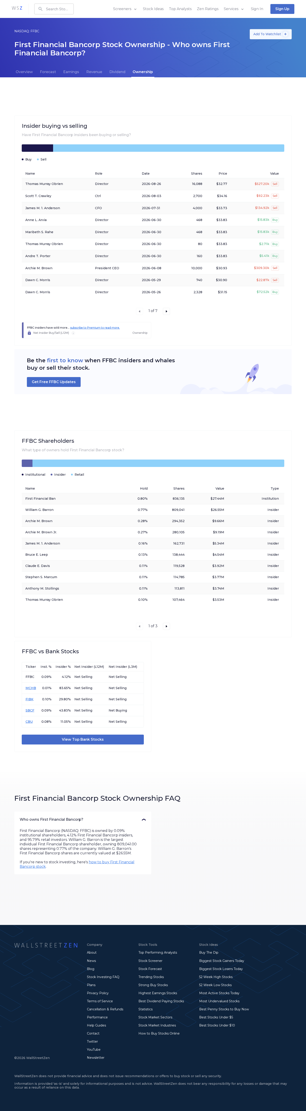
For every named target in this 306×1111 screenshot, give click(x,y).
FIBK (29, 699)
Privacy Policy (98, 993)
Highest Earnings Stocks (157, 993)
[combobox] (54, 9)
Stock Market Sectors (155, 1017)
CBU (29, 722)
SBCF (30, 710)
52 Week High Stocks (216, 977)
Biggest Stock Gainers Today (221, 961)
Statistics (145, 1009)
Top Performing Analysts (157, 952)
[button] (82, 820)
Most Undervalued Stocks (219, 1001)
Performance (97, 1017)
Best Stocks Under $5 (216, 1017)
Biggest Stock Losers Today (221, 969)
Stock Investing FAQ (103, 977)
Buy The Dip (208, 952)
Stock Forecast (150, 969)
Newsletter (95, 1058)
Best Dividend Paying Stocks (161, 1001)
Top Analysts (180, 9)
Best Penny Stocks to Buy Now (224, 1009)
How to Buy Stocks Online (159, 1033)
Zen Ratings (207, 9)
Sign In (257, 9)
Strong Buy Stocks (153, 985)
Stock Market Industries (157, 1025)
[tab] (24, 72)
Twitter (92, 1041)
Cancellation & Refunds (105, 1009)
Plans (91, 985)
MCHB (31, 688)
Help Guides (96, 1025)
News (91, 961)
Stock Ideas (153, 9)
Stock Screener (150, 961)
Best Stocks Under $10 (217, 1025)
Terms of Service (100, 1001)
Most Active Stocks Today (219, 993)
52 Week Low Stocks (215, 985)
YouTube (94, 1050)
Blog (90, 969)
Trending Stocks (151, 977)
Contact (93, 1033)
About (92, 952)
